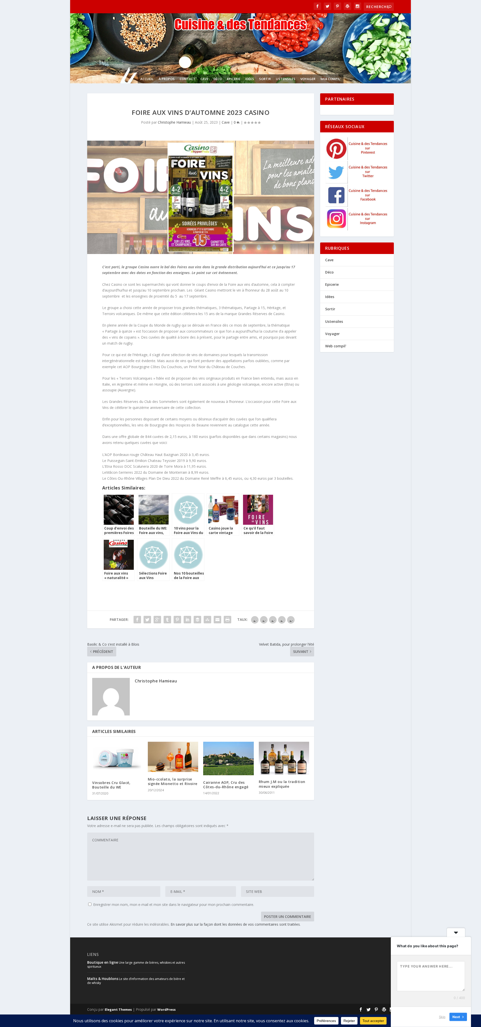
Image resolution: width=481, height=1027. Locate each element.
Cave (204, 79)
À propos (167, 79)
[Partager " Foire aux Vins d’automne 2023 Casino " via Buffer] (197, 620)
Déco (217, 79)
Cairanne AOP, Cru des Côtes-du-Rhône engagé (226, 784)
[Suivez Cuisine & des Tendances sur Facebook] (357, 205)
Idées (249, 79)
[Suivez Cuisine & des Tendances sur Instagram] (357, 228)
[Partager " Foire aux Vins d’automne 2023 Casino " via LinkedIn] (187, 620)
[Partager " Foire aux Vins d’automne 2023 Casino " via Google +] (157, 620)
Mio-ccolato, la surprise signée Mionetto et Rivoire (172, 781)
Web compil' (330, 79)
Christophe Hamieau (174, 122)
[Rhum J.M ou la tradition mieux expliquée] (284, 758)
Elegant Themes (118, 1009)
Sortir (265, 79)
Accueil (147, 79)
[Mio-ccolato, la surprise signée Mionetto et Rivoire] (173, 757)
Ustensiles (285, 79)
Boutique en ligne (102, 962)
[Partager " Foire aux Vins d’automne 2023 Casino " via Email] (217, 620)
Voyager (307, 79)
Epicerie (233, 79)
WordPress (166, 1009)
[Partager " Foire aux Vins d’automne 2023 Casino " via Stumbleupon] (207, 620)
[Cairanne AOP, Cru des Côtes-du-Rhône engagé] (228, 758)
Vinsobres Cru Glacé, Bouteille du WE (111, 785)
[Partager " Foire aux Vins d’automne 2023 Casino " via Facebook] (137, 620)
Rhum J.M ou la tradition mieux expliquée (282, 784)
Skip (442, 1017)
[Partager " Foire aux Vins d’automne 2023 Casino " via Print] (227, 620)
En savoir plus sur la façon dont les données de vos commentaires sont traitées (235, 924)
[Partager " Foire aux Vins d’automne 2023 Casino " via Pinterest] (177, 620)
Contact (187, 79)
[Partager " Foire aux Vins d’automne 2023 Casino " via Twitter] (147, 620)
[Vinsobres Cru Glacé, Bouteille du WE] (117, 758)
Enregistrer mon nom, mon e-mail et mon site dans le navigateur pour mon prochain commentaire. (173, 904)
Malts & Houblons (102, 978)
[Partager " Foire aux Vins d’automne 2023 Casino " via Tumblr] (167, 620)
